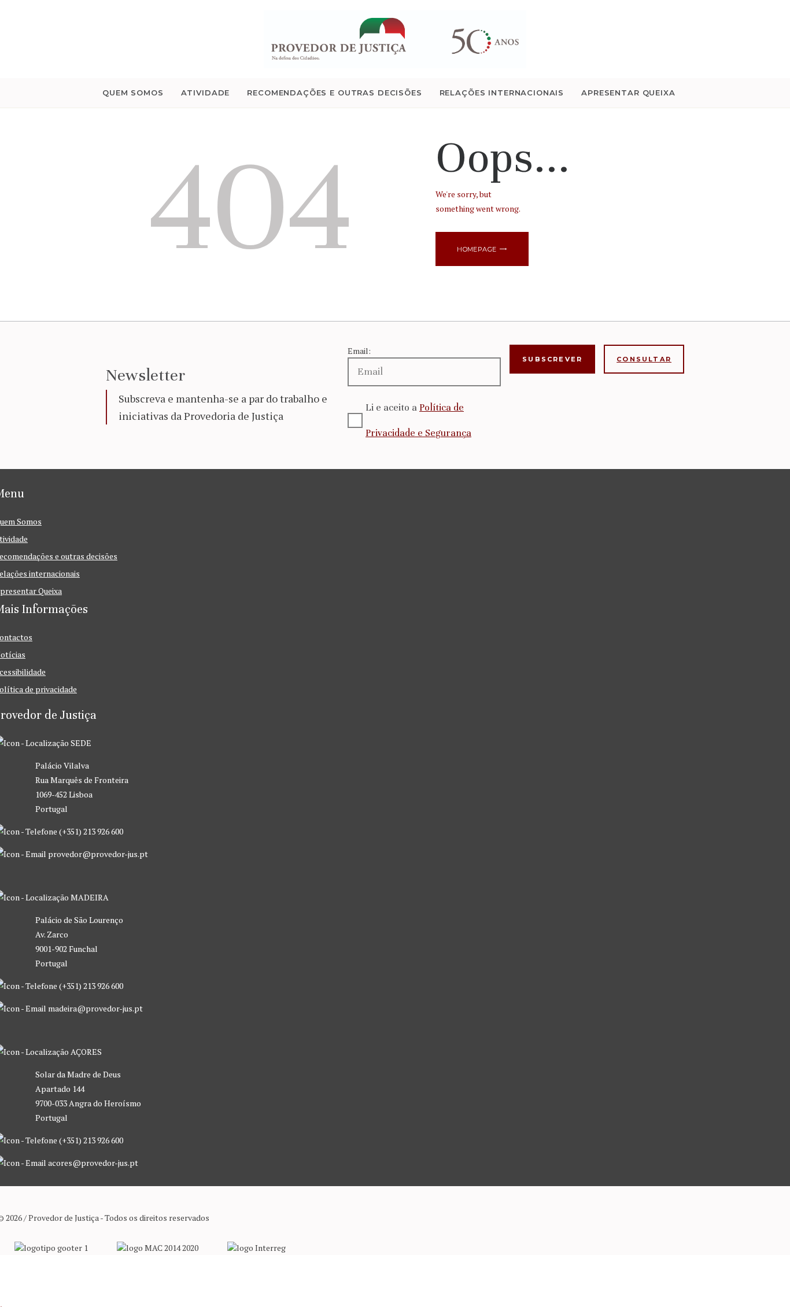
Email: (359, 350)
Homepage (476, 249)
